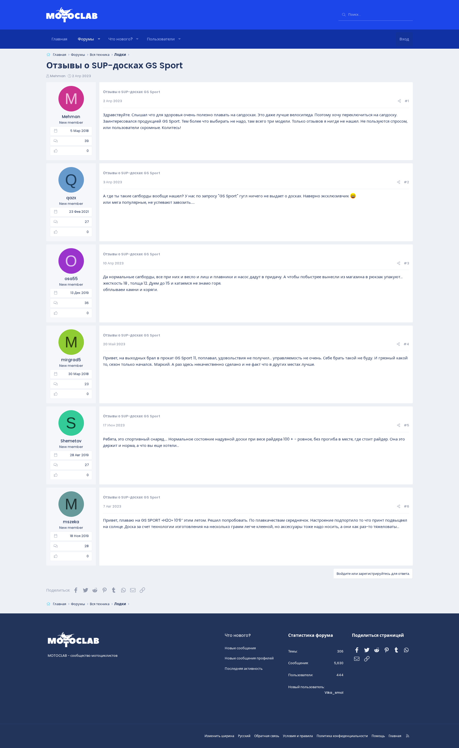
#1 (407, 100)
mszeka (71, 522)
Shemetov (71, 441)
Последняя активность (244, 668)
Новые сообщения (240, 648)
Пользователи (161, 39)
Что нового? (120, 39)
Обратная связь (266, 736)
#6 (406, 506)
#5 (406, 425)
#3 (406, 263)
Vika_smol (334, 692)
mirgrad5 (71, 360)
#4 (406, 344)
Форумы (86, 39)
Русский (244, 736)
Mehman (57, 75)
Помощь (378, 736)
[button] (99, 39)
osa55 (71, 278)
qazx (71, 198)
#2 (406, 182)
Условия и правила (298, 736)
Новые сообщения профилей (249, 658)
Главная (59, 39)
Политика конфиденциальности (342, 736)
